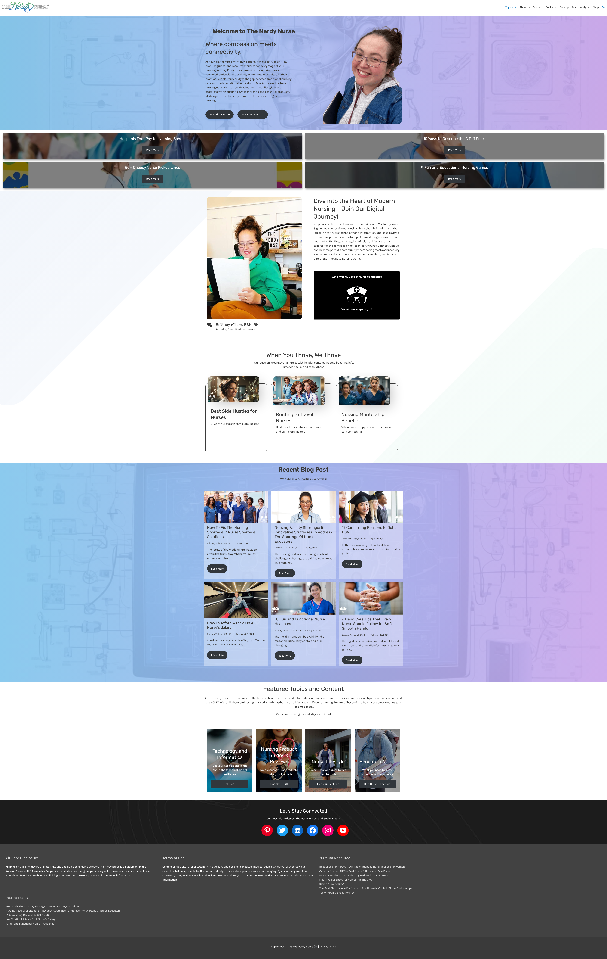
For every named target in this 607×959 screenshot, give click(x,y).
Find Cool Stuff (279, 783)
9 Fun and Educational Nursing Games (454, 167)
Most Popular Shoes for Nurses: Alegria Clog (345, 879)
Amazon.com (69, 875)
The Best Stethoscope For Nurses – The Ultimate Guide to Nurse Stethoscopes (366, 888)
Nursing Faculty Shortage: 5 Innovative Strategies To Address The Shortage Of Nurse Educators (303, 534)
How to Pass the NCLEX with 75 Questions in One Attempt (353, 875)
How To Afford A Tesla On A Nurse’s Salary (230, 625)
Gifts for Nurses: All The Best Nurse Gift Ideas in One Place (354, 871)
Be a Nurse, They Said (377, 783)
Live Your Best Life (328, 783)
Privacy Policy (327, 946)
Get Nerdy (230, 783)
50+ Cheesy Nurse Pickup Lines (152, 167)
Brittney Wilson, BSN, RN (219, 543)
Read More (152, 150)
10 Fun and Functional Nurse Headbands (30, 923)
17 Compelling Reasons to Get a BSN (27, 914)
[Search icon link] (603, 7)
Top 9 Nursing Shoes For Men (337, 892)
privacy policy (96, 875)
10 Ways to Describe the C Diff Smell (454, 139)
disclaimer (295, 875)
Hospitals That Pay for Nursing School (153, 139)
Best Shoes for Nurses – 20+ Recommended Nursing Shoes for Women (362, 866)
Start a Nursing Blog (331, 883)
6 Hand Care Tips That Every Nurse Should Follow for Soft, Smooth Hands (367, 624)
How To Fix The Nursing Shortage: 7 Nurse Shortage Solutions (231, 532)
